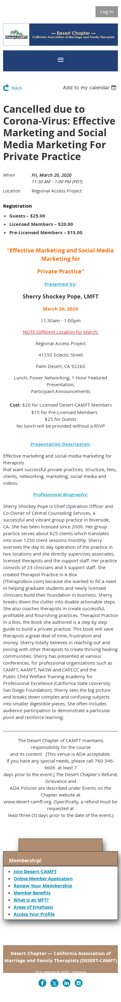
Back (17, 88)
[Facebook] (42, 983)
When (9, 175)
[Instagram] (79, 983)
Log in (106, 11)
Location (11, 191)
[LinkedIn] (66, 983)
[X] (54, 983)
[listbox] (90, 87)
